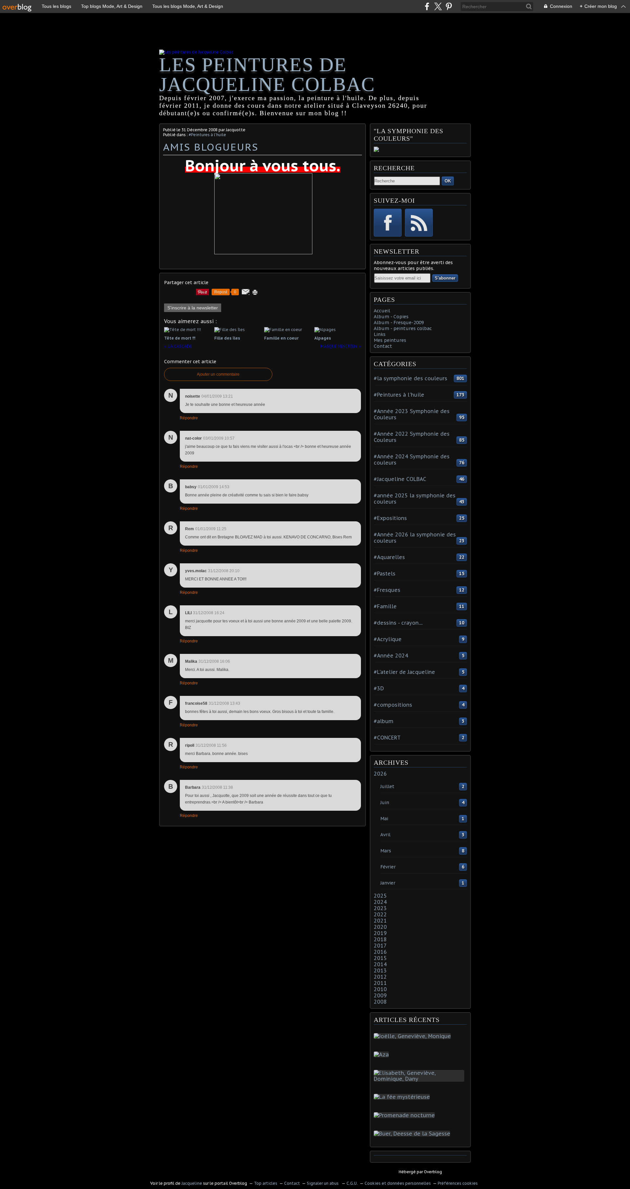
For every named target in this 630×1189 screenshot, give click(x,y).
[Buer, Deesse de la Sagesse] (413, 1133)
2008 (380, 1001)
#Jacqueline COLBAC (400, 479)
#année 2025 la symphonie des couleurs (414, 498)
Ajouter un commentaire (218, 374)
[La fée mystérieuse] (403, 1096)
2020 (380, 927)
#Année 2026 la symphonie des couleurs (415, 537)
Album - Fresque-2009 (399, 322)
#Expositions (390, 518)
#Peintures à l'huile (207, 134)
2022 (380, 914)
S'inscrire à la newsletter (192, 307)
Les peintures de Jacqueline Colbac (267, 74)
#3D (379, 688)
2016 (380, 952)
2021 (380, 920)
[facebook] (427, 6)
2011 (380, 983)
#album (383, 721)
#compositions (393, 704)
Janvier (387, 883)
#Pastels (384, 573)
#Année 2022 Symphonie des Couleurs (412, 436)
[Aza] (382, 1054)
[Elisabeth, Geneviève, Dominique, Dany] (420, 1078)
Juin (384, 802)
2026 (380, 773)
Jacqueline (191, 1183)
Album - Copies (391, 317)
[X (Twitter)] (438, 6)
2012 (380, 976)
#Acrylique (388, 639)
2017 (380, 945)
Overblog (433, 1171)
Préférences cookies (458, 1183)
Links (380, 334)
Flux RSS (418, 222)
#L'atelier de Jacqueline (404, 672)
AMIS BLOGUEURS (210, 146)
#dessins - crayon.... (398, 622)
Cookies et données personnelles (398, 1183)
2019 (380, 933)
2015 (380, 958)
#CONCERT (387, 737)
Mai (384, 819)
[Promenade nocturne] (405, 1115)
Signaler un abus (323, 1183)
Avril (385, 835)
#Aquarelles (389, 557)
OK (448, 180)
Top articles (265, 1183)
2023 (380, 908)
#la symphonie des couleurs (410, 378)
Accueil (382, 311)
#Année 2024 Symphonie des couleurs (412, 459)
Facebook (387, 222)
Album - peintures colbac (403, 328)
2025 (380, 895)
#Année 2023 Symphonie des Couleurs (412, 414)
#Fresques (387, 590)
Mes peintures (390, 340)
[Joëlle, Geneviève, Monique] (413, 1036)
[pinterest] (449, 6)
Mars (385, 851)
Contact (383, 346)
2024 (380, 902)
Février (388, 867)
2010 (380, 989)
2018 (380, 939)
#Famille (385, 606)
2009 (380, 995)
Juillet (387, 786)
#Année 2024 (391, 655)
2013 (380, 970)
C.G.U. (352, 1183)
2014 (380, 964)
